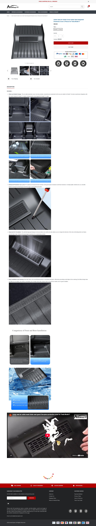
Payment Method (78, 494)
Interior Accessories (17, 12)
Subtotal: (56, 39)
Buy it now (71, 47)
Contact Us (51, 496)
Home (8, 12)
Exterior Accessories (30, 12)
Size (55, 26)
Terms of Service (78, 498)
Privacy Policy (77, 496)
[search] (82, 6)
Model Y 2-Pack (58, 29)
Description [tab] (10, 87)
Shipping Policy (52, 498)
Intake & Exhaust (54, 12)
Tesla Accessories (43, 12)
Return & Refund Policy (54, 500)
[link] (8, 503)
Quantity (55, 33)
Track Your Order (78, 500)
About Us (51, 494)
